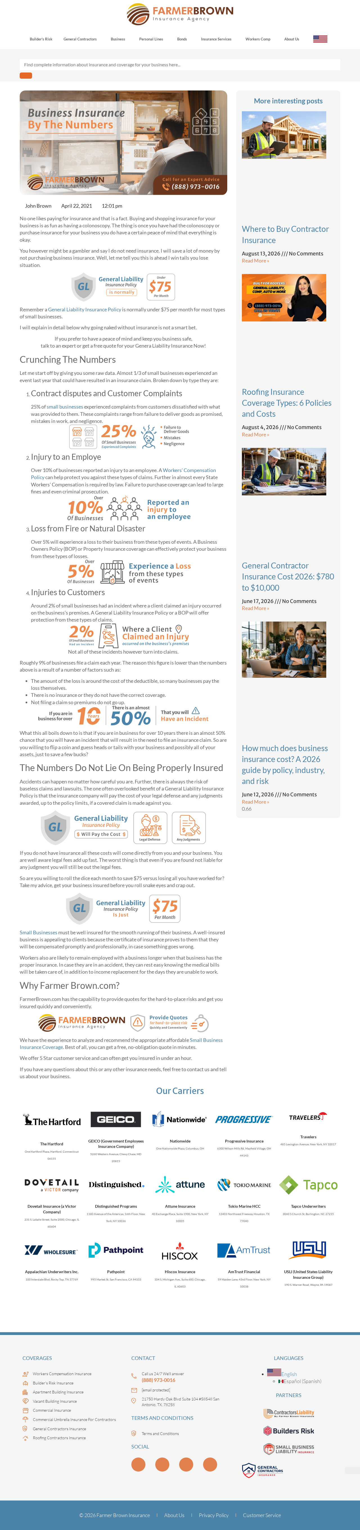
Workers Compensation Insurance (62, 1373)
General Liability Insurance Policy (84, 309)
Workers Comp (258, 39)
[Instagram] (186, 1465)
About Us (291, 39)
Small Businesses (38, 932)
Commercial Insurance (52, 1410)
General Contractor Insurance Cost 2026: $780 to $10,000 (288, 576)
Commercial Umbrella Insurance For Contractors (74, 1419)
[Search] (26, 75)
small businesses (65, 407)
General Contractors (80, 39)
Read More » (255, 260)
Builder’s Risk (41, 39)
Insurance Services (216, 39)
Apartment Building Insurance (58, 1392)
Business (118, 39)
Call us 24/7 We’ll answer (163, 1373)
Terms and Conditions (160, 1433)
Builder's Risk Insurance (53, 1383)
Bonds (182, 39)
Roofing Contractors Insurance (59, 1437)
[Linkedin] (138, 1465)
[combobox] (180, 64)
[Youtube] (162, 1465)
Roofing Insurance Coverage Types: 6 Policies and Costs (287, 402)
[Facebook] (210, 1465)
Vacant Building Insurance (55, 1401)
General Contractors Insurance (59, 1428)
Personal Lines (151, 39)
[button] (282, 1374)
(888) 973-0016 (158, 1380)
